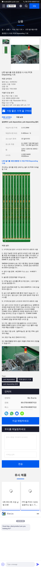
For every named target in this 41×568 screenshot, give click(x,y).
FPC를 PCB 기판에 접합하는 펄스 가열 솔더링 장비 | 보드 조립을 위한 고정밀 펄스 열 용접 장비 (30, 503)
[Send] (38, 564)
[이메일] (16, 413)
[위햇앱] (11, 413)
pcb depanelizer (9, 379)
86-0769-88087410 (32, 2)
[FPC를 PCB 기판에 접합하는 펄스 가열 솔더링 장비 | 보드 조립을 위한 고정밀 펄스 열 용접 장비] (30, 491)
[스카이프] (6, 413)
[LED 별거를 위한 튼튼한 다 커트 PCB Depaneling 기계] (25, 54)
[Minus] (37, 513)
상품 (7, 29)
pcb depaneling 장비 (10, 384)
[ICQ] (22, 413)
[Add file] (3, 564)
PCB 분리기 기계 (25, 379)
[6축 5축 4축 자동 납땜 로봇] (11, 491)
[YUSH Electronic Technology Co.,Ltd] (11, 6)
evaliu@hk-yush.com (11, 2)
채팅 (34, 6)
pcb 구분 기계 (17, 29)
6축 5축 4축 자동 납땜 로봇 (11, 503)
